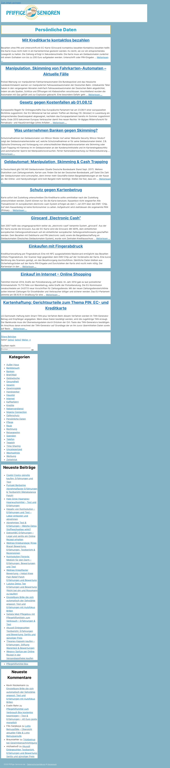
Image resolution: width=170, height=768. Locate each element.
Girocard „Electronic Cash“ (56, 218)
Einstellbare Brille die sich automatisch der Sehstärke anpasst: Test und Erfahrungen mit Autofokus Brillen (20, 604)
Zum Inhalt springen (11, 2)
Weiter (26, 339)
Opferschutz (12, 415)
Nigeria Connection (16, 412)
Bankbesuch (13, 368)
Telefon (10, 439)
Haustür (10, 395)
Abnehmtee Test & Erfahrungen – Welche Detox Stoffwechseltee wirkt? (21, 526)
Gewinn (10, 385)
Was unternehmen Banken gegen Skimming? (56, 130)
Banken (10, 371)
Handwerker (13, 391)
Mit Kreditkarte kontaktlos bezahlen (56, 40)
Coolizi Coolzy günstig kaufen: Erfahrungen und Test (19, 478)
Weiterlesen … (95, 94)
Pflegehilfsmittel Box (17, 664)
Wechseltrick (13, 452)
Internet (10, 398)
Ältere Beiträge (8, 336)
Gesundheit (12, 381)
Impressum (52, 764)
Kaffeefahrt (12, 402)
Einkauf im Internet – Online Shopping (56, 274)
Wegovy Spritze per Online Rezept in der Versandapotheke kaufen (20, 655)
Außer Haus (12, 364)
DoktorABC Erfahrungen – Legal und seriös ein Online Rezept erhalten (20, 536)
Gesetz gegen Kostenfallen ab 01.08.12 (56, 102)
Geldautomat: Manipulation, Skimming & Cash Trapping (56, 161)
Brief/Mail (11, 374)
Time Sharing (13, 446)
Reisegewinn (13, 432)
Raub (9, 425)
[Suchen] (32, 349)
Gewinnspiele (13, 388)
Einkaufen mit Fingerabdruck (56, 246)
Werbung (11, 456)
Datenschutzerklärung (36, 764)
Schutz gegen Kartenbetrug (56, 189)
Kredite (10, 405)
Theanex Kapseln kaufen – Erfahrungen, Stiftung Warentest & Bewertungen (20, 644)
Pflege (9, 422)
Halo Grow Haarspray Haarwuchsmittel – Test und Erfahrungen (21, 502)
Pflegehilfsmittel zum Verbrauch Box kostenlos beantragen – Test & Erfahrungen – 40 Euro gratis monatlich (21, 716)
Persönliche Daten (16, 419)
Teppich (10, 442)
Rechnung (11, 429)
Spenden (11, 435)
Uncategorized (14, 449)
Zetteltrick (11, 459)
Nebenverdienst (15, 408)
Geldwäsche (13, 378)
